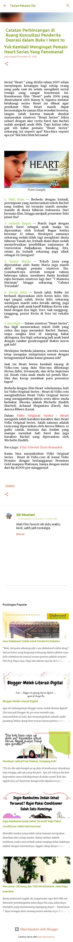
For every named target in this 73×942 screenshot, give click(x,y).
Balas (20, 534)
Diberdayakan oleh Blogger (38, 929)
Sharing (10, 486)
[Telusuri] (68, 5)
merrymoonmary (46, 936)
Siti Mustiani (25, 514)
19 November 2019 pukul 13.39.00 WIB (37, 518)
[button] (6, 64)
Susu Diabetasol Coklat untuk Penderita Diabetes (31, 641)
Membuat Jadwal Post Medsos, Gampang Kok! (29, 761)
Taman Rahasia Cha (23, 5)
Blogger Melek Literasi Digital (20, 701)
